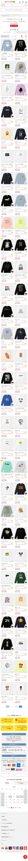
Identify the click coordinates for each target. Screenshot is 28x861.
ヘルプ (14, 775)
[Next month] (25, 787)
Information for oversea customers (14, 10)
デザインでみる (13, 36)
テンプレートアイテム (21, 32)
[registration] (12, 49)
